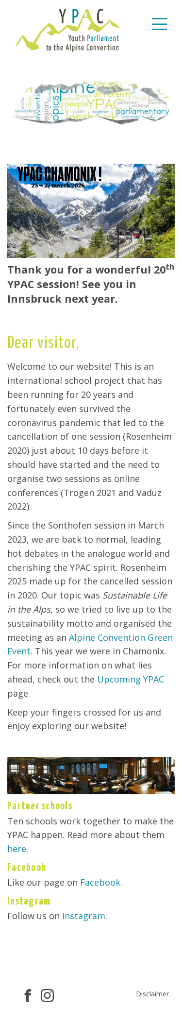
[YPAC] (68, 29)
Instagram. (84, 916)
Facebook (100, 882)
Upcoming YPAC (130, 679)
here (16, 849)
